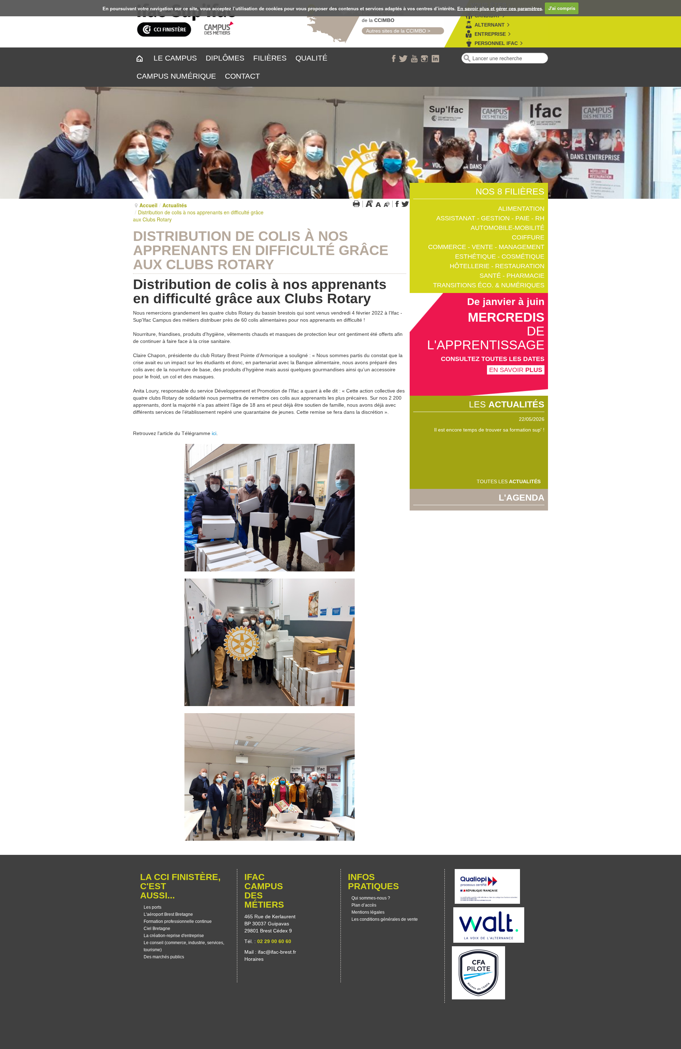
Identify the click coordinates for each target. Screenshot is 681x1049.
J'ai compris (561, 8)
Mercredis (506, 317)
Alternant (490, 25)
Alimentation (521, 208)
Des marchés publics (164, 956)
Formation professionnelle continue (178, 921)
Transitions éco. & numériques (488, 285)
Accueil (148, 205)
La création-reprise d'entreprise (174, 935)
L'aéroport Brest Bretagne (168, 914)
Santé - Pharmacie (512, 275)
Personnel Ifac (496, 43)
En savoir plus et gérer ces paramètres (499, 8)
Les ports (152, 907)
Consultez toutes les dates (492, 358)
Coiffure (528, 237)
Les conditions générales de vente (384, 919)
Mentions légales (367, 912)
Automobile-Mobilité (507, 227)
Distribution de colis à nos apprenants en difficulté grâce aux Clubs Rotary (260, 250)
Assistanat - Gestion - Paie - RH (490, 218)
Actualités (174, 205)
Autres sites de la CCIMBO (394, 31)
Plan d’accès (363, 905)
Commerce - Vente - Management (486, 246)
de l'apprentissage (485, 338)
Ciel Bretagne (157, 928)
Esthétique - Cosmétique (499, 256)
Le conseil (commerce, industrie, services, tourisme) (184, 946)
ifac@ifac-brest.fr (277, 952)
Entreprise (490, 34)
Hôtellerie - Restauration (497, 266)
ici (214, 433)
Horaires (254, 959)
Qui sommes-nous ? (370, 898)
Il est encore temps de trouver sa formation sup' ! (489, 430)
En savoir (515, 369)
